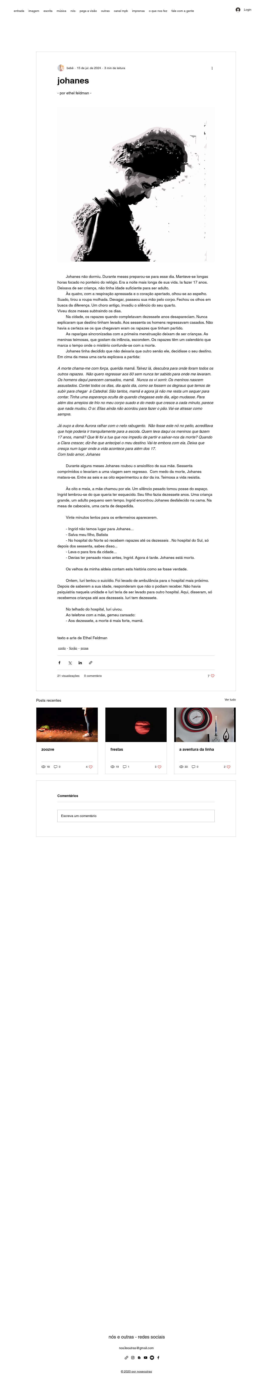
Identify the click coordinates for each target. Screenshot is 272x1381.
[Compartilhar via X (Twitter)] (70, 663)
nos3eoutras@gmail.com (136, 1348)
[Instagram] (133, 1358)
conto (62, 648)
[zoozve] (67, 725)
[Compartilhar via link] (91, 663)
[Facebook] (158, 1358)
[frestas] (136, 725)
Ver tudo (230, 699)
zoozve (47, 749)
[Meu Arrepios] (139, 1358)
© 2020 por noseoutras (136, 1371)
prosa (84, 648)
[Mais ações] (212, 68)
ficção (73, 648)
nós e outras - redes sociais (137, 1337)
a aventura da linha (196, 749)
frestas (116, 749)
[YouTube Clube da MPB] (145, 1358)
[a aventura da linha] (205, 725)
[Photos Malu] (126, 1358)
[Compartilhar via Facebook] (59, 663)
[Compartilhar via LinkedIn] (80, 663)
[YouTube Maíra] (152, 1358)
